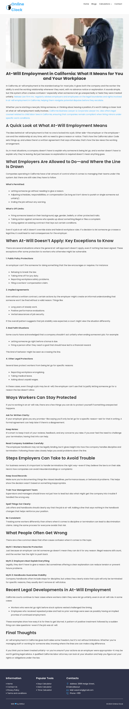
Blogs (94, 4)
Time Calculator (45, 690)
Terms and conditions (17, 693)
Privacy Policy (13, 690)
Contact (118, 4)
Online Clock (17, 7)
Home (86, 4)
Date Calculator (45, 687)
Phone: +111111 (75, 693)
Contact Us (12, 687)
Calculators (105, 4)
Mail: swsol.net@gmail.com (81, 690)
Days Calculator (45, 683)
